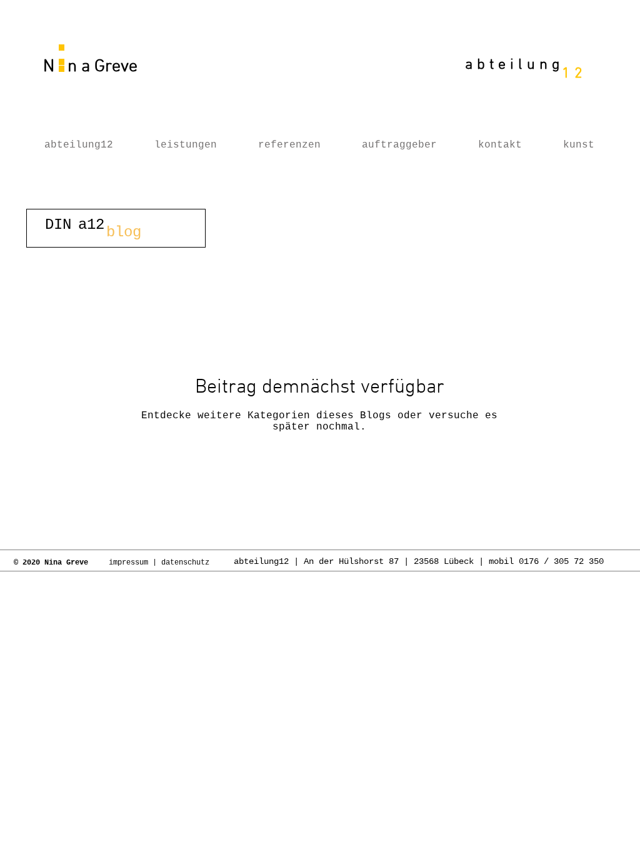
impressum (128, 562)
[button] (116, 228)
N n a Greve (88, 67)
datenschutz (187, 562)
